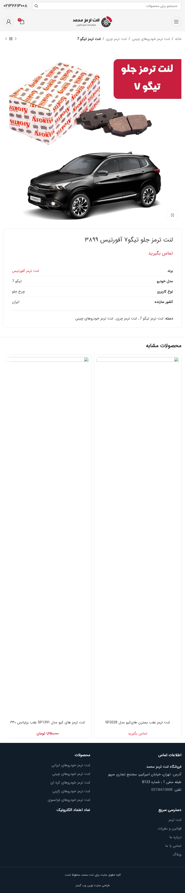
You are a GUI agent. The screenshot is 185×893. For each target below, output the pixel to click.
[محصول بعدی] (6, 39)
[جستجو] (36, 6)
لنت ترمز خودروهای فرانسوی (69, 800)
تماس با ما (173, 845)
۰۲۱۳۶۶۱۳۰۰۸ (15, 6)
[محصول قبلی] (15, 39)
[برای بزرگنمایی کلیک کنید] (172, 215)
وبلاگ (177, 854)
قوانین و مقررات (169, 828)
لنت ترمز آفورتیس (25, 271)
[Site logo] (92, 21)
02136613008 (161, 790)
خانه (178, 39)
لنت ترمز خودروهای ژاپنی (71, 791)
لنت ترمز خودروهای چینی (151, 39)
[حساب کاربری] (8, 21)
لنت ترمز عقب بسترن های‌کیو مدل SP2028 (137, 722)
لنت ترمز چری (116, 39)
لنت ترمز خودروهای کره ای (70, 782)
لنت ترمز (175, 820)
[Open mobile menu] (176, 21)
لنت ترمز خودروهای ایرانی (71, 765)
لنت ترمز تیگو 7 (89, 39)
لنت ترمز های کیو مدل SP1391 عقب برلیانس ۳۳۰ (47, 722)
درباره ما (175, 837)
